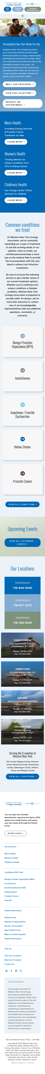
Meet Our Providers (18, 84)
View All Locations (21, 776)
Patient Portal (18, 9)
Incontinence (10, 883)
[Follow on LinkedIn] (6, 971)
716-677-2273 (22, 605)
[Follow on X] (21, 971)
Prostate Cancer (12, 896)
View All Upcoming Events (21, 542)
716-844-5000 (22, 587)
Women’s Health (11, 858)
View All (8, 900)
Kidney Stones (11, 892)
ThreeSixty (30, 1063)
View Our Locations (18, 93)
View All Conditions (21, 504)
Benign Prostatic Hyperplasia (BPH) (19, 879)
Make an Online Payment (15, 934)
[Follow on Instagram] (16, 971)
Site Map (35, 1040)
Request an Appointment (14, 103)
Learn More (15, 142)
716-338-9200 (22, 622)
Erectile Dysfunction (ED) (15, 888)
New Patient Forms (13, 930)
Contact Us (9, 964)
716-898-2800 (26, 709)
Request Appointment (33, 9)
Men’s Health (10, 854)
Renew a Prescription (14, 926)
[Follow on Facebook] (11, 971)
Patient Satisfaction (13, 939)
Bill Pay (7, 9)
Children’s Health (12, 862)
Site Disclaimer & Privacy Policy (18, 1040)
